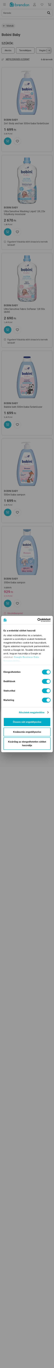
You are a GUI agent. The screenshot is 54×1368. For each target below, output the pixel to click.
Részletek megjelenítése (31, 712)
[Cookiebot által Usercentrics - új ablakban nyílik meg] (38, 620)
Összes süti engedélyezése (27, 722)
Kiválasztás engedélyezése (27, 732)
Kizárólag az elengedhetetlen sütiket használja (27, 743)
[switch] (46, 681)
